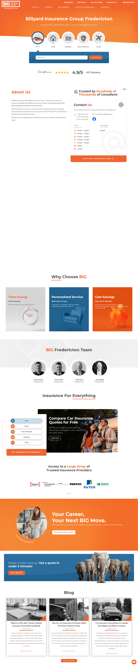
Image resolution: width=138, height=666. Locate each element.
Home (48, 7)
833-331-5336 (83, 117)
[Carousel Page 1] (123, 89)
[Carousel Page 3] (125, 89)
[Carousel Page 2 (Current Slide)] (124, 89)
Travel (105, 7)
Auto (35, 7)
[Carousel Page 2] (68, 493)
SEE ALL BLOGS (69, 660)
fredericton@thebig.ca (104, 114)
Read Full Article (26, 651)
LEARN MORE (55, 438)
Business (63, 7)
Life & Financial (84, 7)
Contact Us (111, 2)
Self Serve (82, 2)
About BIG (68, 2)
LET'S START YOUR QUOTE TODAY (97, 159)
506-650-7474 (128, 2)
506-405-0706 (83, 119)
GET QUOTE (17, 573)
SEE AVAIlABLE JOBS (63, 532)
